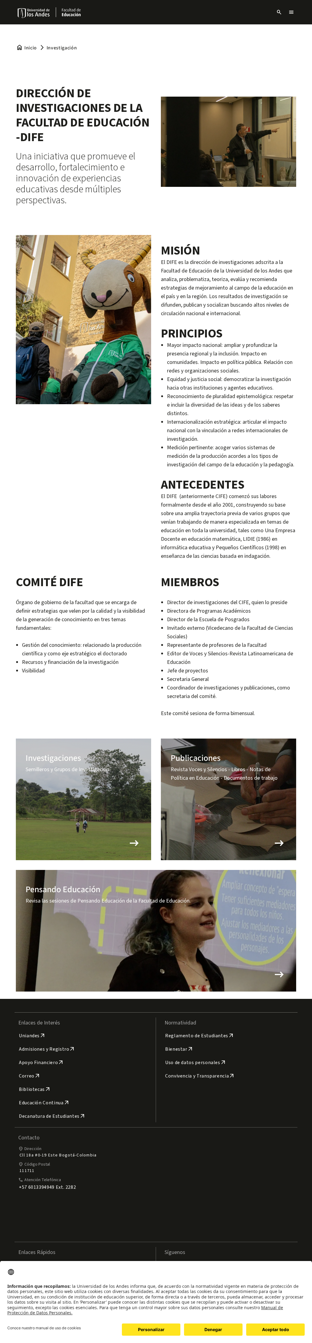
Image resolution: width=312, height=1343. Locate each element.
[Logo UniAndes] (34, 13)
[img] (34, 13)
